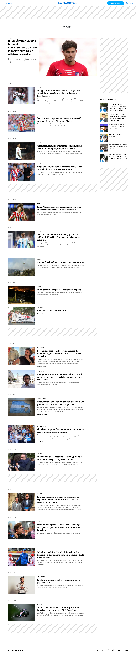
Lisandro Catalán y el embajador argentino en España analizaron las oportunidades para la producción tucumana (58, 499)
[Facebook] (108, 650)
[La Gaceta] (68, 3)
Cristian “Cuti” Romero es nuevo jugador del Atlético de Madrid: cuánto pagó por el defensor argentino (58, 237)
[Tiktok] (113, 650)
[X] (103, 650)
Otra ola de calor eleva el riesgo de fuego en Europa (60, 262)
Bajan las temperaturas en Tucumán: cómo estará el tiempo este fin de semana (118, 156)
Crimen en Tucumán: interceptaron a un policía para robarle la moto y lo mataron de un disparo (118, 107)
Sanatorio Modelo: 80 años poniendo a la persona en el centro (118, 146)
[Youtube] (119, 650)
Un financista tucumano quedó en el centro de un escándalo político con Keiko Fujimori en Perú (117, 117)
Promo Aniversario (115, 3)
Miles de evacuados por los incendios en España (59, 290)
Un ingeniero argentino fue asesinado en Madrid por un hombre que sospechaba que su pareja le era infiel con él (60, 377)
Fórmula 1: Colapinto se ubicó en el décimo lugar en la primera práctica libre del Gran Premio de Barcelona (59, 527)
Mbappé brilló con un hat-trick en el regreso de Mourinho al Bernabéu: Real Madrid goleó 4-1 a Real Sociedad (58, 93)
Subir (126, 650)
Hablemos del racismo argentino (52, 310)
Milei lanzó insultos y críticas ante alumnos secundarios (116, 126)
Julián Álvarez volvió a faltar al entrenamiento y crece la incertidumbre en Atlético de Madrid (22, 47)
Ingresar (130, 3)
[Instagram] (97, 650)
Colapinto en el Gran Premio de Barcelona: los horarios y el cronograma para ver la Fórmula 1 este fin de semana (60, 555)
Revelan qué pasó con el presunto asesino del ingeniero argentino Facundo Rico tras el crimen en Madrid (59, 353)
